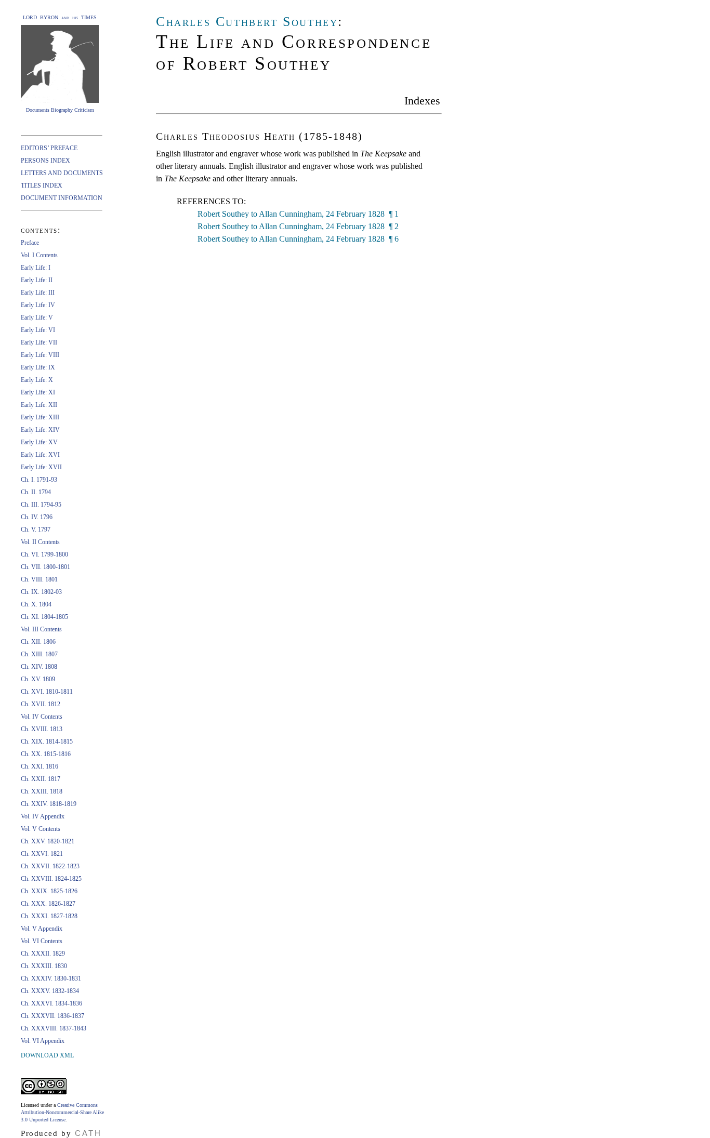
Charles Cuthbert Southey (247, 21)
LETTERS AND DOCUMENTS (62, 173)
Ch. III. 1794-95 (41, 504)
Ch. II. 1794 (36, 492)
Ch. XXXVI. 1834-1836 (51, 1003)
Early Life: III (38, 292)
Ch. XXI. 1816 (39, 766)
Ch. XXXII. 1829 (43, 953)
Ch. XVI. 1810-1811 (47, 691)
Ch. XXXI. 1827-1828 (49, 916)
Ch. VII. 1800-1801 (45, 567)
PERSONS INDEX (45, 160)
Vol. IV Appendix (42, 816)
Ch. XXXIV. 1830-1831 (51, 978)
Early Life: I (35, 267)
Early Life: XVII (41, 467)
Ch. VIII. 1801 (39, 579)
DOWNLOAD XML (47, 1055)
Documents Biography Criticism (60, 110)
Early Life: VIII (40, 355)
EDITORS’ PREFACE (49, 148)
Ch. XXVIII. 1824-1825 (51, 878)
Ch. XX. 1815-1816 (46, 754)
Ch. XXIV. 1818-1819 (48, 804)
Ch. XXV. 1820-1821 (47, 841)
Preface (30, 242)
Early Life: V (37, 317)
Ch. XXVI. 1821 (42, 853)
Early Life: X (37, 379)
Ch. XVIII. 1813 (41, 729)
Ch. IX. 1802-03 (41, 592)
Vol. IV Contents (41, 716)
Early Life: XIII (40, 417)
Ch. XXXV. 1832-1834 (50, 991)
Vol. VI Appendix (42, 1040)
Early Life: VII (39, 342)
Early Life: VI (38, 330)
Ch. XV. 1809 (38, 679)
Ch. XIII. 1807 (39, 654)
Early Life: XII (39, 404)
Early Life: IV (38, 305)
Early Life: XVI (40, 454)
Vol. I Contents (39, 255)
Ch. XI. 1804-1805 (44, 616)
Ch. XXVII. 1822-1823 (50, 866)
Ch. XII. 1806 (38, 641)
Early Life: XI (38, 392)
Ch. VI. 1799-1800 (44, 554)
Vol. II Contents (40, 542)
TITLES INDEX (41, 185)
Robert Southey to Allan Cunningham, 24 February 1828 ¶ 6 (298, 238)
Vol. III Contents (41, 629)
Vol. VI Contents (41, 941)
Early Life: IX (38, 367)
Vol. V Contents (40, 828)
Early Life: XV (39, 442)
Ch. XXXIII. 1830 (44, 966)
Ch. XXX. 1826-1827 (48, 903)
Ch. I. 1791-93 (39, 479)
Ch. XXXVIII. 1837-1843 (53, 1028)
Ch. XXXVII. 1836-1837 (52, 1016)
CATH (88, 1133)
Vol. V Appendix (41, 928)
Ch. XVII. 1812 (40, 704)
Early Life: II (36, 280)
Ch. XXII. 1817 (40, 779)
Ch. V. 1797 (35, 529)
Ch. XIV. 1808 (39, 666)
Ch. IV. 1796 (36, 517)
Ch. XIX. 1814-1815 (47, 741)
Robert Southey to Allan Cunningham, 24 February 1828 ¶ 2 (298, 226)
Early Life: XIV (40, 429)
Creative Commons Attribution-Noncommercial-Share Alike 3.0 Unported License (62, 1112)
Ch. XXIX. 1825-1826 (49, 891)
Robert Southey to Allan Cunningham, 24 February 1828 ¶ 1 (298, 213)
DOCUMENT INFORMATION (61, 198)
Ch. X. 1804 (36, 604)
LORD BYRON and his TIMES (60, 17)
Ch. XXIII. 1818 (41, 791)
